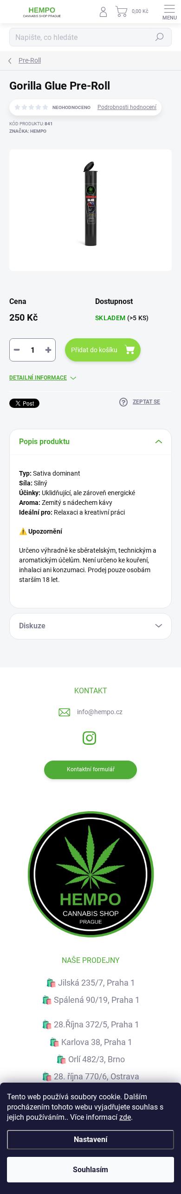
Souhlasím (90, 1169)
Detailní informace (38, 377)
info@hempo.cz (100, 712)
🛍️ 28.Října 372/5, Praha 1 (90, 1024)
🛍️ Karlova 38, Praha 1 (90, 1042)
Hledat (159, 37)
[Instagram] (88, 737)
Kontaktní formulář (91, 769)
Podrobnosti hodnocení (126, 107)
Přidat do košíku (94, 350)
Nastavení (90, 1139)
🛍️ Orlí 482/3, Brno (90, 1059)
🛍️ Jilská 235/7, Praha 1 (90, 982)
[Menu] (169, 11)
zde (125, 1117)
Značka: (27, 131)
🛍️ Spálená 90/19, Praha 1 (91, 1000)
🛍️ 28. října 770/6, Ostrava (90, 1076)
